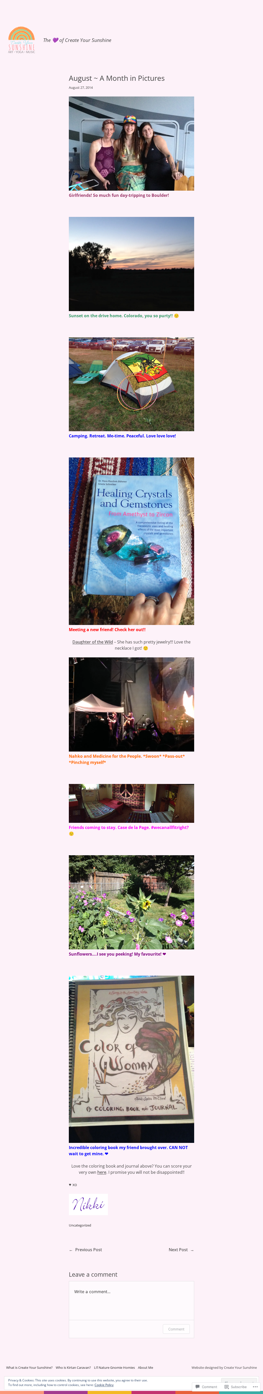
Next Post (178, 1249)
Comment (176, 1329)
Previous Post (88, 1249)
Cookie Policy (104, 1385)
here (101, 1172)
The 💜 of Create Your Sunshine (77, 40)
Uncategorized (80, 1225)
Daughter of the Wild (92, 642)
